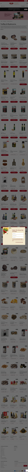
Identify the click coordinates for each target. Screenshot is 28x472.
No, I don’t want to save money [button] (19, 242)
